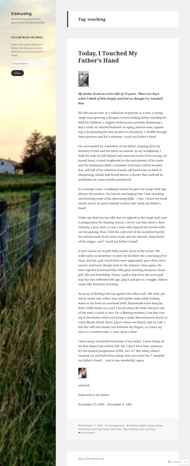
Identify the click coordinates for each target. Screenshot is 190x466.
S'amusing (21, 13)
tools (141, 429)
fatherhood (84, 429)
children (133, 425)
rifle (125, 429)
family (150, 425)
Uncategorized (116, 425)
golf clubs (103, 429)
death (143, 425)
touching (150, 429)
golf (94, 429)
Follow (17, 73)
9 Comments (88, 432)
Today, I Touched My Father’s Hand (107, 56)
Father (158, 425)
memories (116, 429)
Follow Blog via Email (27, 37)
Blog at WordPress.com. (91, 458)
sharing (132, 429)
